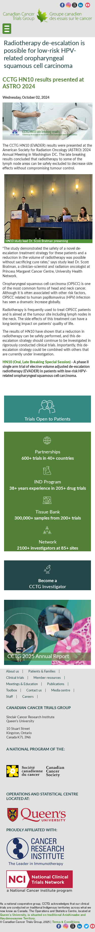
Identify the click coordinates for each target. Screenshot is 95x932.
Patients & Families (41, 671)
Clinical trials (15, 678)
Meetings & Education (22, 684)
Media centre (60, 690)
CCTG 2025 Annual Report (38, 656)
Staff (9, 696)
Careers (28, 696)
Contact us (34, 690)
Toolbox (11, 690)
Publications (55, 684)
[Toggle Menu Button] (7, 28)
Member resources (47, 678)
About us (12, 671)
